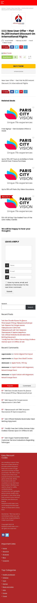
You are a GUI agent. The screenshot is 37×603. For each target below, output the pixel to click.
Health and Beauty (9, 575)
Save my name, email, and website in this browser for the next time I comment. (16, 284)
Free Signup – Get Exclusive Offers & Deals (16, 130)
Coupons (6, 561)
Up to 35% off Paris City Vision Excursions (18, 189)
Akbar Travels (7, 43)
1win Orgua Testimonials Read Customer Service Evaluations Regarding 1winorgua (18, 440)
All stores (6, 555)
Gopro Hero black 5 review (23, 359)
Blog (4, 558)
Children (5, 578)
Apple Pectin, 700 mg (19, 363)
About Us (6, 551)
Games (5, 584)
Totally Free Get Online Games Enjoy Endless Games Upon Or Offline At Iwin (18, 429)
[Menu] (2, 2)
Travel (8, 8)
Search (4, 304)
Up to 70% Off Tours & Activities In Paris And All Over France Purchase (17, 160)
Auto (4, 590)
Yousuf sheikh (8, 40)
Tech (4, 581)
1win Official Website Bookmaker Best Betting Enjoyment (18, 420)
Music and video (8, 587)
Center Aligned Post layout (23, 354)
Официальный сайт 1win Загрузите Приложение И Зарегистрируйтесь (15, 410)
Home (3, 8)
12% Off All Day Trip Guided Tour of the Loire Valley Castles (17, 218)
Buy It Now (18, 66)
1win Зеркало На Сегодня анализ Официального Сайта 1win (15, 401)
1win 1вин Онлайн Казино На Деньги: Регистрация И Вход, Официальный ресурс (17, 391)
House (5, 593)
